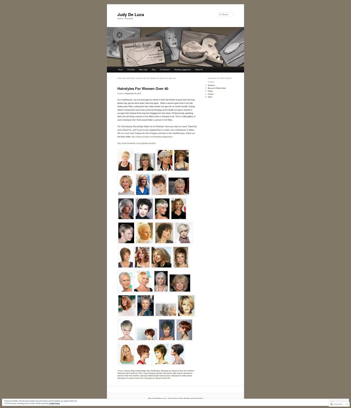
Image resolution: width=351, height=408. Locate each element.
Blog (153, 69)
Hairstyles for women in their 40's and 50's (177, 370)
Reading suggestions (182, 69)
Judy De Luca (130, 14)
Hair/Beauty (155, 370)
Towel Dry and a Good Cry (127, 373)
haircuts (159, 373)
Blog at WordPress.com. (157, 398)
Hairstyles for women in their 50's (157, 378)
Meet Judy (143, 69)
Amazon (211, 85)
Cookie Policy (54, 403)
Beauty (152, 373)
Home (120, 69)
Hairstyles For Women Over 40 (142, 88)
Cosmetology (140, 370)
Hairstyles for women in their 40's (130, 378)
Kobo (210, 97)
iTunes (210, 94)
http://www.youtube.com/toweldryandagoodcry (152, 136)
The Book (131, 69)
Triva (140, 373)
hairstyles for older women (181, 375)
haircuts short (164, 375)
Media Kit (199, 69)
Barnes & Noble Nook (217, 88)
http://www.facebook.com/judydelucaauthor (136, 143)
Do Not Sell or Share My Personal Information (185, 398)
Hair (148, 370)
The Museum (165, 69)
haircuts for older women (173, 373)
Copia (210, 91)
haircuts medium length (149, 375)
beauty (127, 370)
